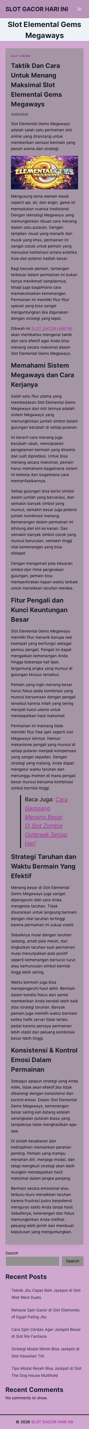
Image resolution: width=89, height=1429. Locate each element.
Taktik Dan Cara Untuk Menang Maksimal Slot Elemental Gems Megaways (36, 85)
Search (11, 1253)
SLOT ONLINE (21, 56)
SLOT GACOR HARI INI (51, 328)
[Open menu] (79, 9)
